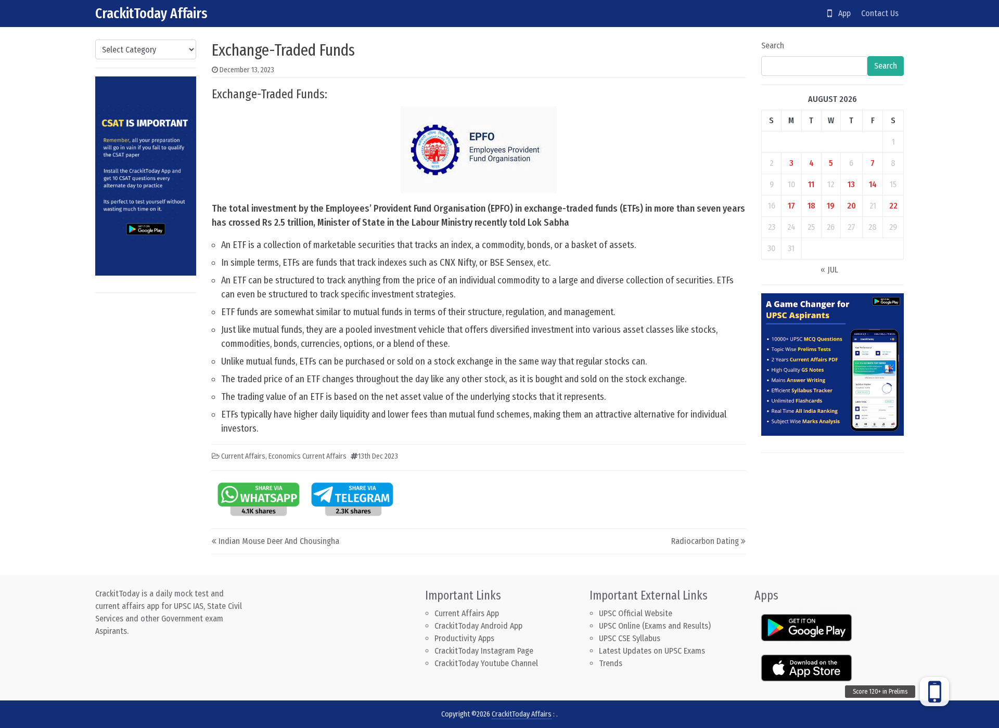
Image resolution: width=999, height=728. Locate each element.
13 (851, 184)
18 (811, 206)
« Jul (829, 270)
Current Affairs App (466, 613)
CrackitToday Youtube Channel (486, 663)
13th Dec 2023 (378, 456)
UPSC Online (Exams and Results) (655, 626)
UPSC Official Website (635, 613)
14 (873, 184)
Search (772, 45)
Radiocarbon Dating (705, 541)
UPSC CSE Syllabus (630, 638)
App (841, 13)
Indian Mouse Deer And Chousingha (279, 541)
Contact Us (880, 13)
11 (811, 184)
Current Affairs (243, 456)
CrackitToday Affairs (151, 13)
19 (831, 206)
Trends (610, 663)
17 (791, 206)
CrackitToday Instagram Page (483, 651)
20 (851, 206)
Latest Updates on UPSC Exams (652, 651)
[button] (934, 691)
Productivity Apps (464, 638)
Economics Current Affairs (307, 456)
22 (893, 206)
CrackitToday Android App (478, 626)
